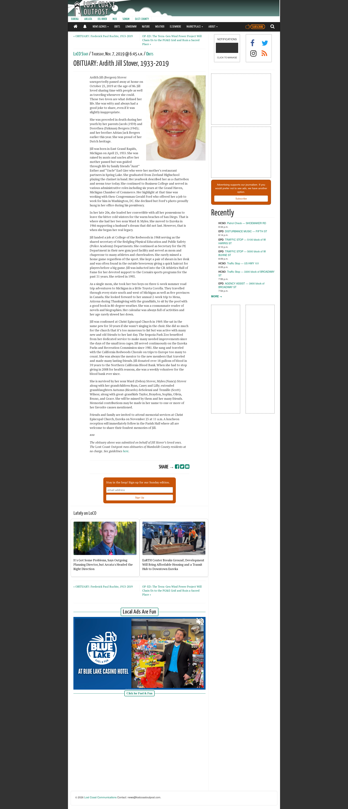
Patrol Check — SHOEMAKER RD (246, 223)
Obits (149, 54)
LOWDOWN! (130, 26)
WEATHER (159, 26)
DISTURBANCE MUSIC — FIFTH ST (246, 231)
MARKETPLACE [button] (194, 26)
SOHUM (125, 19)
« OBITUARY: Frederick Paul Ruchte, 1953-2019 (103, 36)
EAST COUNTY (142, 19)
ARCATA (88, 19)
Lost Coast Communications (100, 797)
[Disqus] (139, 745)
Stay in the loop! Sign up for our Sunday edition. (138, 482)
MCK (115, 19)
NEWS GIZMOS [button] (100, 26)
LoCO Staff (80, 54)
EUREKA (75, 19)
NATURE (146, 26)
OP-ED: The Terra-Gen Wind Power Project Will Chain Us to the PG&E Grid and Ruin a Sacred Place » (172, 40)
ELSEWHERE (175, 26)
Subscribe (241, 198)
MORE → (216, 296)
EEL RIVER (102, 19)
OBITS (117, 26)
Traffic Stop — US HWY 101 (243, 263)
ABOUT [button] (212, 26)
